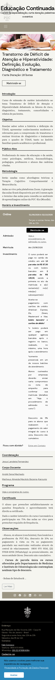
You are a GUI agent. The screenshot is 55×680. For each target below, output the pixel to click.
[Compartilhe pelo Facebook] (20, 595)
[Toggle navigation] (6, 26)
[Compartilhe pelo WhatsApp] (25, 595)
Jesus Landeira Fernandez (15, 461)
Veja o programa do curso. (15, 491)
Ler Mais (8, 586)
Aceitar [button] (13, 675)
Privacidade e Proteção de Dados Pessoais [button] (27, 667)
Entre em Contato (37, 445)
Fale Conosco (8, 645)
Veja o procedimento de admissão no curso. (37, 239)
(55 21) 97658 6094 (20, 650)
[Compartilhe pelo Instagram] (15, 595)
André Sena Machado (13, 474)
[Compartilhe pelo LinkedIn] (30, 595)
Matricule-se (37, 230)
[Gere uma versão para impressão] (35, 595)
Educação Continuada (27, 11)
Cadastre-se (8, 654)
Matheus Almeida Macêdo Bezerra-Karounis (24, 479)
